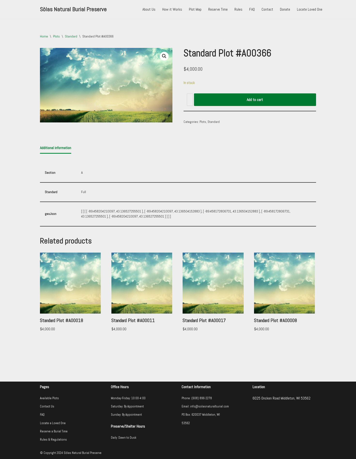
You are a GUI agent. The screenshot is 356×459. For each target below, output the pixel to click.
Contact (267, 9)
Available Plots (49, 398)
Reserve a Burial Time (54, 431)
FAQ (252, 9)
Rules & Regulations (53, 439)
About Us (148, 9)
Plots (56, 36)
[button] (164, 56)
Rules (238, 9)
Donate (285, 9)
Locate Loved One (309, 9)
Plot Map (195, 9)
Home (44, 36)
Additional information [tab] (55, 147)
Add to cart (255, 99)
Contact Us (47, 406)
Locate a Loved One (53, 423)
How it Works (172, 9)
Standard (71, 36)
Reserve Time (218, 9)
